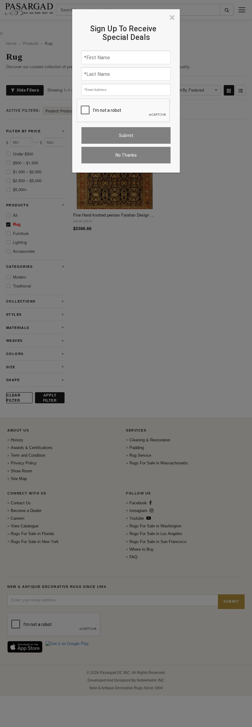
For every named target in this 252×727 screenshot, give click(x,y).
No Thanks (126, 155)
